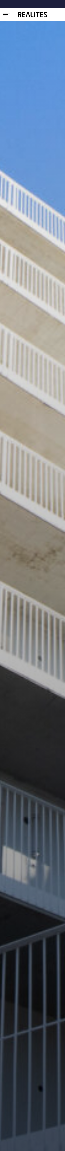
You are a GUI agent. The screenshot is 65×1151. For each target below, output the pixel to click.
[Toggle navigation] (6, 14)
